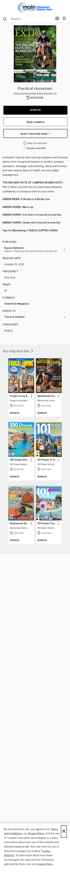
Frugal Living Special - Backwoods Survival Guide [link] (19, 396)
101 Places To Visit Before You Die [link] (47, 459)
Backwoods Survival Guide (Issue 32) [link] (47, 396)
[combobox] (28, 19)
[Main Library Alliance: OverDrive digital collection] (35, 7)
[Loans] (57, 19)
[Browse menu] (64, 18)
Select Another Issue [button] (34, 134)
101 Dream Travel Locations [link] (47, 523)
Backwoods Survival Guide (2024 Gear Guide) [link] (19, 523)
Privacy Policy (36, 833)
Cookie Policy (45, 864)
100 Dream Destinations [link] (19, 459)
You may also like (16, 351)
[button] (35, 110)
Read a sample (36, 122)
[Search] (5, 18)
